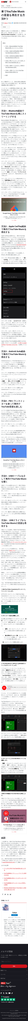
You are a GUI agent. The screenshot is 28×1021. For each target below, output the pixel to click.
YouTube (8, 5)
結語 (6, 75)
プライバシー (12, 1010)
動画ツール (4, 970)
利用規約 (16, 1010)
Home (2, 5)
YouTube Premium (21, 244)
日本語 (4, 27)
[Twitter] (12, 23)
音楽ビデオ (12, 550)
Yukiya (5, 23)
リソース (3, 974)
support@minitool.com (8, 862)
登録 (14, 966)
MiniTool (3, 978)
